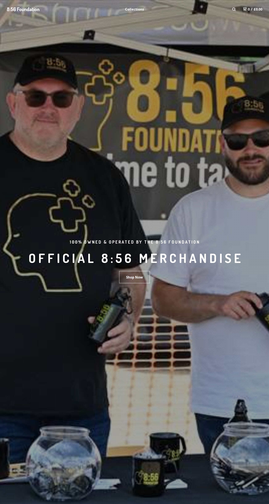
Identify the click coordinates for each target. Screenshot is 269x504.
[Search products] (233, 9)
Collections (134, 9)
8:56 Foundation (23, 9)
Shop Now (134, 277)
